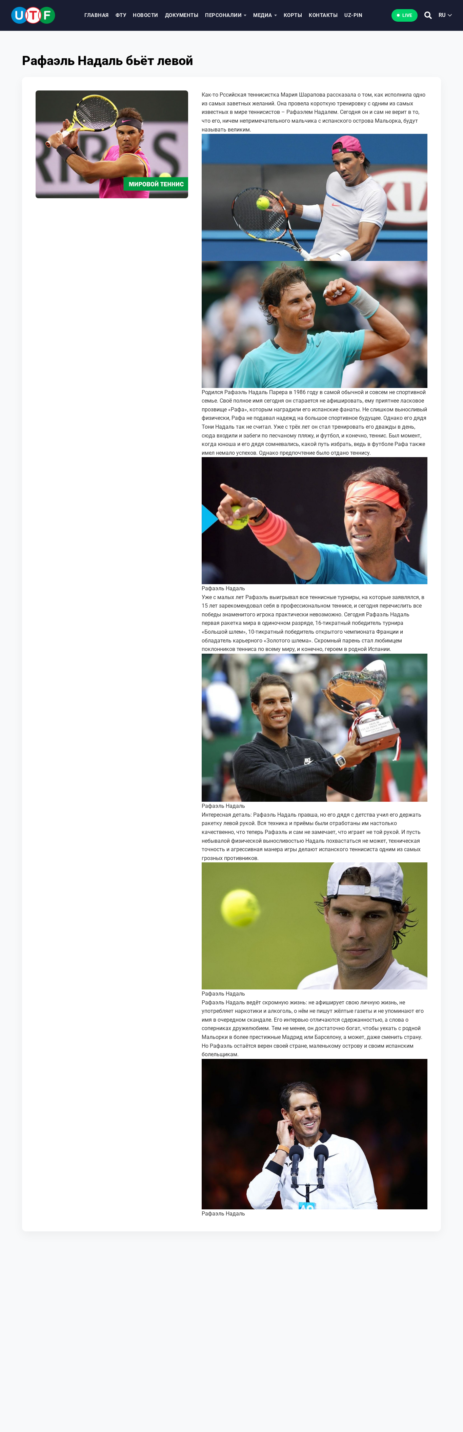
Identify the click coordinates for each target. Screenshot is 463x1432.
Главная (96, 15)
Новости (145, 15)
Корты (293, 15)
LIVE (407, 15)
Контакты (323, 15)
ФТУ (121, 15)
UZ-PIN (353, 15)
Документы (182, 15)
